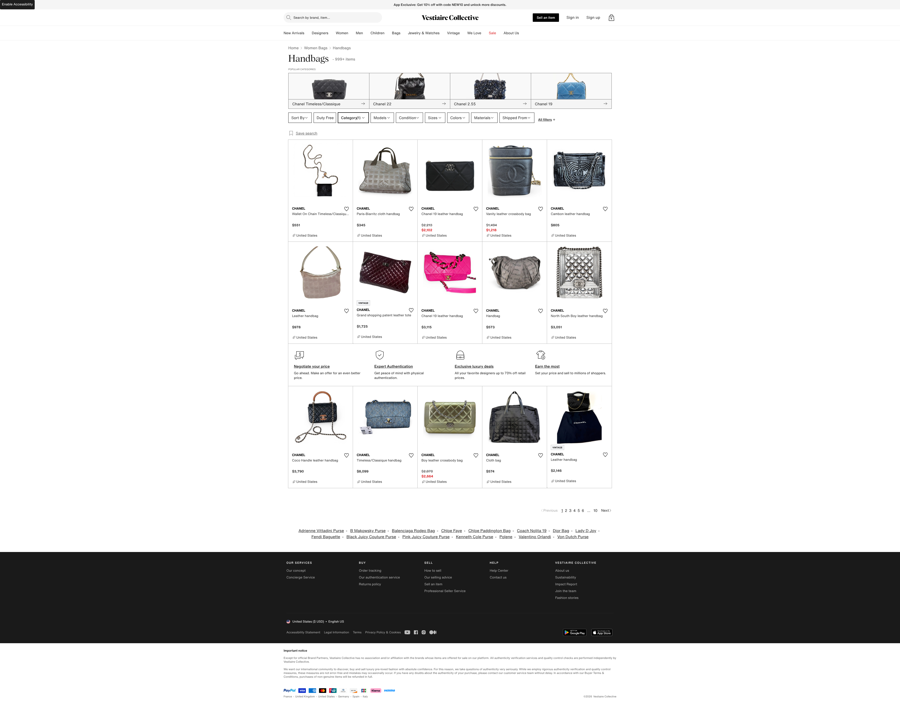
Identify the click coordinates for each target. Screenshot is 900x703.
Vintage (453, 33)
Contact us (498, 577)
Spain (356, 696)
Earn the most (547, 366)
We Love (474, 33)
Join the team (565, 591)
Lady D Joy (585, 531)
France (288, 696)
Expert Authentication (393, 366)
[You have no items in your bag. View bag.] (611, 17)
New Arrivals (294, 33)
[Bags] (404, 33)
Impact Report (566, 584)
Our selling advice (438, 577)
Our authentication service (379, 577)
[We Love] (485, 33)
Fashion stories (566, 597)
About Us (511, 33)
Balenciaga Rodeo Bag (413, 531)
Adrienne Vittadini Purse (321, 531)
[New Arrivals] (308, 33)
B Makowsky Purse (368, 531)
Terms (357, 632)
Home (293, 48)
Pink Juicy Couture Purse (426, 537)
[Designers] (332, 33)
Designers (320, 33)
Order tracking (370, 570)
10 (595, 510)
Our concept (296, 570)
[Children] (388, 33)
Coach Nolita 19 (532, 531)
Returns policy (370, 584)
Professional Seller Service (444, 591)
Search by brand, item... (311, 17)
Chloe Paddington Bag (489, 531)
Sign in (572, 17)
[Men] (367, 33)
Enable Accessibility (17, 4)
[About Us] (523, 33)
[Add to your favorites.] (346, 209)
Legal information (336, 632)
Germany (343, 696)
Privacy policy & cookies (383, 632)
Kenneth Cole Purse (474, 537)
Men (359, 33)
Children (378, 33)
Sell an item (546, 17)
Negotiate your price (312, 366)
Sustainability (565, 577)
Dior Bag (561, 531)
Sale (492, 33)
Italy (365, 696)
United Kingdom (305, 696)
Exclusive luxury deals (474, 366)
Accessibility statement (303, 632)
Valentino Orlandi (535, 537)
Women (342, 33)
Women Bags (315, 48)
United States (326, 696)
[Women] (352, 33)
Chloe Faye (451, 531)
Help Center (499, 570)
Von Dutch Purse (573, 537)
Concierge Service (300, 577)
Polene (505, 537)
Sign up (593, 17)
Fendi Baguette (325, 537)
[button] (611, 17)
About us (562, 570)
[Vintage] (463, 33)
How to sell (432, 570)
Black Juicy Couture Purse (371, 537)
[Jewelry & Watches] (443, 33)
